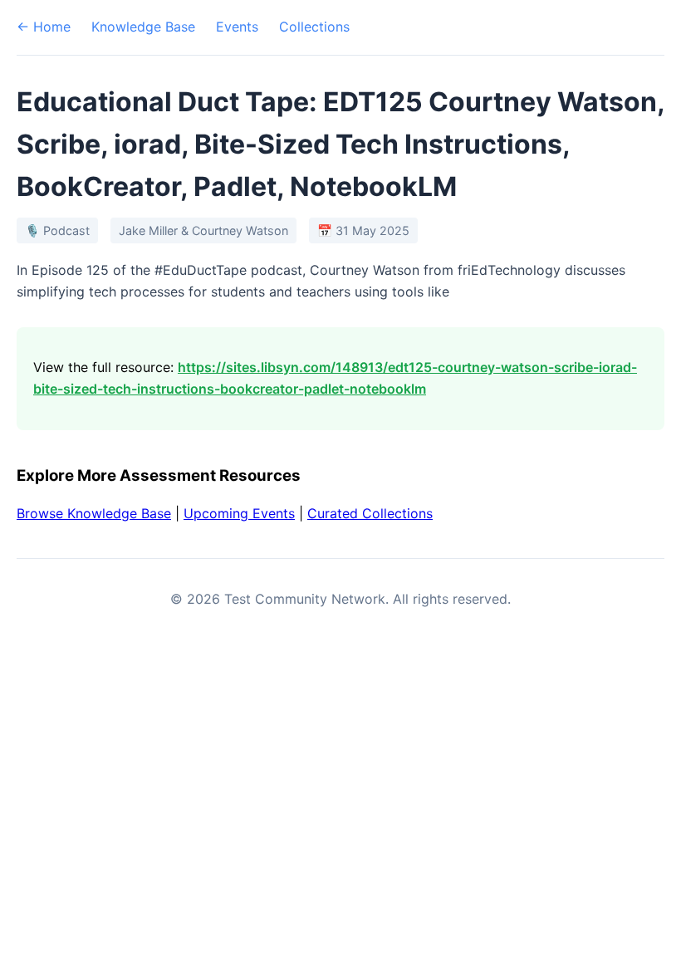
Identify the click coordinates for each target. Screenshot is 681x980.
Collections (314, 26)
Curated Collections (370, 513)
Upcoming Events (239, 513)
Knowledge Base (143, 26)
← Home (44, 26)
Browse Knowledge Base (94, 513)
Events (237, 26)
